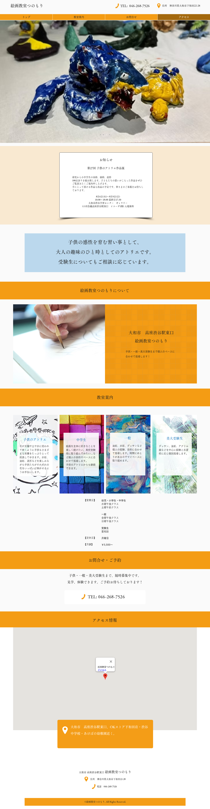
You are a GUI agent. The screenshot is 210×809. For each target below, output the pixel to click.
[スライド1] (100, 134)
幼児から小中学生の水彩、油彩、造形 (91, 177)
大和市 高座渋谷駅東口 (91, 772)
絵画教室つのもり (117, 772)
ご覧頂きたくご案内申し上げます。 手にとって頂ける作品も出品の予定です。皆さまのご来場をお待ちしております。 (107, 186)
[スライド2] (103, 134)
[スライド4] (109, 134)
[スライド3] (106, 134)
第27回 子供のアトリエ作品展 (106, 168)
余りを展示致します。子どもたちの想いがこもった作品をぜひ (110, 180)
